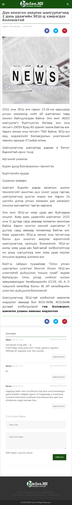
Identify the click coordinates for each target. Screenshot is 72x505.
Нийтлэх (59, 457)
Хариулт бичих (59, 357)
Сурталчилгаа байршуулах (35, 495)
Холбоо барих (54, 495)
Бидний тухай (17, 495)
